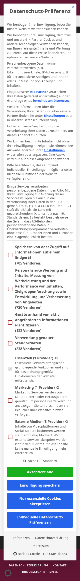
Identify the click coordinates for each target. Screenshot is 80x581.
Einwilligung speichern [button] (40, 485)
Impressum (40, 546)
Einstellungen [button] (54, 115)
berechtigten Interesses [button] (51, 100)
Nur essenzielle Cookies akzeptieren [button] (40, 501)
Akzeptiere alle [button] (40, 472)
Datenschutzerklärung (51, 538)
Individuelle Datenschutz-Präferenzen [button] (40, 520)
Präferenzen (21, 538)
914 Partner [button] (39, 92)
